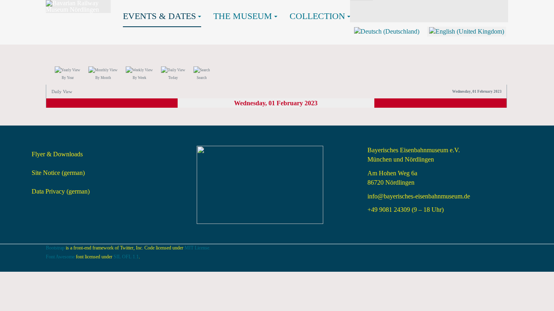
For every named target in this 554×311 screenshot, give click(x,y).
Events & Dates (159, 16)
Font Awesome (60, 257)
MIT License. (197, 248)
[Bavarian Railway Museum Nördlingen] (78, 6)
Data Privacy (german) (61, 191)
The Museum (242, 16)
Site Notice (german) (58, 172)
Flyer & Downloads (57, 154)
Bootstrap (55, 248)
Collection (317, 16)
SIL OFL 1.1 (126, 257)
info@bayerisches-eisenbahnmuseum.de (418, 196)
